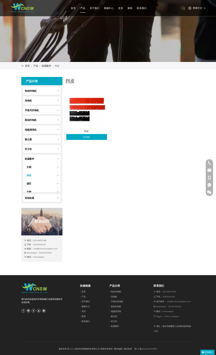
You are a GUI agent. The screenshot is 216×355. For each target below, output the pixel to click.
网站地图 (118, 348)
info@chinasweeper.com (45, 248)
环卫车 (28, 149)
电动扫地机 (31, 90)
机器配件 (29, 158)
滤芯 (29, 183)
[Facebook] (23, 311)
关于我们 (94, 8)
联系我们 (142, 8)
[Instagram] (44, 311)
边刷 (29, 191)
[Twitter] (33, 311)
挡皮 (29, 175)
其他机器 (29, 197)
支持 (120, 8)
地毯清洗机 (31, 129)
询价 (88, 137)
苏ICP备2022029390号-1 (145, 348)
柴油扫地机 (31, 119)
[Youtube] (39, 311)
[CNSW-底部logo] (34, 288)
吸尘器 (28, 139)
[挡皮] (86, 107)
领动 (126, 348)
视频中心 (109, 8)
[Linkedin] (28, 311)
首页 (73, 8)
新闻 (130, 8)
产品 (82, 8)
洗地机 (28, 100)
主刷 (29, 167)
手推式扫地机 (32, 110)
